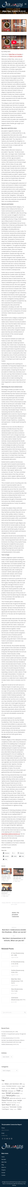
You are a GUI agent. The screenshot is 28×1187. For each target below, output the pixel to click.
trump (19, 1107)
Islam (3, 1093)
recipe (19, 1100)
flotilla (13, 1088)
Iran (18, 1091)
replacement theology (11, 1102)
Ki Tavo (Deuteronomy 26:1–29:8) (17, 954)
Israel (8, 1093)
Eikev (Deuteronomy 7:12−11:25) (17, 990)
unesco (15, 1109)
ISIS (22, 1091)
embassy (3, 1088)
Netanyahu (11, 1095)
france (16, 1088)
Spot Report (6, 1105)
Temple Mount (5, 1107)
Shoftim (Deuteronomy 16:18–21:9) (17, 971)
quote (14, 1100)
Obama (5, 1098)
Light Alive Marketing (17, 1183)
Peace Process (7, 1100)
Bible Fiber (5, 21)
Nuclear (18, 1095)
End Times (8, 1088)
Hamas (4, 1091)
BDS (21, 1084)
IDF (15, 1091)
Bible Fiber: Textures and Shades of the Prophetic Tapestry (6, 876)
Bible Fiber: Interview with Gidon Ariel (18, 877)
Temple (17, 1104)
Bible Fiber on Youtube (15, 54)
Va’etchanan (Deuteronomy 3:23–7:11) (18, 999)
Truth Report (5, 1109)
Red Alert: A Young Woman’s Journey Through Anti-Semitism (13, 1034)
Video (19, 1109)
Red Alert (4, 1102)
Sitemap (14, 1185)
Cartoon (3, 1086)
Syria (13, 1105)
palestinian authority (15, 1098)
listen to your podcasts (15, 56)
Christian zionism (11, 1086)
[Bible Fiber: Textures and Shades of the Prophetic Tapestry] (6, 871)
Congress (19, 1086)
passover (24, 1098)
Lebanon (3, 1095)
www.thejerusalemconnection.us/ (10, 834)
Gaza (21, 1088)
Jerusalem (15, 1093)
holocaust (10, 1091)
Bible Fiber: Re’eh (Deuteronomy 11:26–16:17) (17, 981)
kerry (21, 1093)
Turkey (11, 1109)
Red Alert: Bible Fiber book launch (6, 892)
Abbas (7, 1084)
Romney (18, 1102)
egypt (23, 1086)
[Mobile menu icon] (26, 4)
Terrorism (13, 1107)
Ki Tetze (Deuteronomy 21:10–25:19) (17, 963)
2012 (3, 1084)
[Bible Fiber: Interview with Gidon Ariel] (18, 872)
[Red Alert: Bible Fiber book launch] (6, 887)
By (18, 902)
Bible (24, 1084)
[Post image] (5, 956)
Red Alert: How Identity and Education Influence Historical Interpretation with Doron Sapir (12, 1041)
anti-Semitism (14, 1084)
